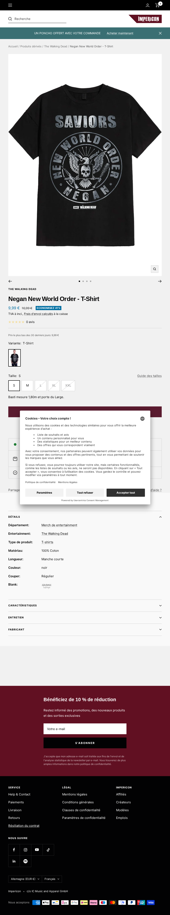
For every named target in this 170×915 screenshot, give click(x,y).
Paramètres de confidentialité (84, 818)
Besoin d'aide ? (151, 490)
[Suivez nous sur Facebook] (14, 849)
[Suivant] (160, 281)
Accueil (13, 46)
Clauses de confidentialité (81, 810)
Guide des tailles (149, 376)
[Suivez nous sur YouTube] (36, 849)
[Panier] (157, 5)
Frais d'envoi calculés (38, 314)
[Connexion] (147, 5)
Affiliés (121, 794)
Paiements (16, 802)
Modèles (122, 810)
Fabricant (16, 629)
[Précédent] (10, 281)
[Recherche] (37, 19)
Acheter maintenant (120, 33)
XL (54, 385)
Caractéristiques (22, 605)
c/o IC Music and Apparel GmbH (47, 891)
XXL (68, 385)
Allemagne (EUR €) (23, 879)
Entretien (16, 617)
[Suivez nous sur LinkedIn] (14, 861)
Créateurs (123, 802)
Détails (14, 516)
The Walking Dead (55, 46)
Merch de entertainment (59, 525)
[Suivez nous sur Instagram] (25, 849)
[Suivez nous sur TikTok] (48, 849)
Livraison (15, 810)
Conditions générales (78, 802)
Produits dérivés (30, 46)
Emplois (122, 818)
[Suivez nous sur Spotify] (25, 861)
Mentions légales (74, 794)
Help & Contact (19, 794)
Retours (14, 818)
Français (50, 879)
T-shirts (47, 542)
